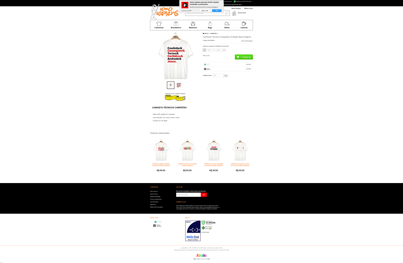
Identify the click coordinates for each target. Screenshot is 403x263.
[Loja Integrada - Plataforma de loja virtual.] (202, 259)
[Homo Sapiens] (164, 11)
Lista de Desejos (195, 92)
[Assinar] (204, 195)
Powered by (184, 10)
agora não (204, 10)
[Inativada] (193, 231)
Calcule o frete (207, 75)
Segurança (153, 204)
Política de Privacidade (156, 207)
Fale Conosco (228, 1)
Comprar (245, 57)
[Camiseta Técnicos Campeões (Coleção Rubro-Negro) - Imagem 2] (179, 85)
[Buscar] (226, 12)
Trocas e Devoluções (156, 199)
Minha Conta (248, 8)
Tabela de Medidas (155, 196)
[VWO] (189, 10)
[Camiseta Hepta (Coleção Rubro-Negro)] (187, 156)
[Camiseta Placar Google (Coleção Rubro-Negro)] (240, 156)
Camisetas (213, 33)
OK (226, 75)
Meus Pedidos (236, 8)
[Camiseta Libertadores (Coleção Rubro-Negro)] (161, 156)
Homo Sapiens (249, 41)
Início (206, 33)
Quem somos (154, 194)
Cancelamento (154, 202)
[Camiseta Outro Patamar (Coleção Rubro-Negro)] (213, 156)
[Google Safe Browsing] (207, 228)
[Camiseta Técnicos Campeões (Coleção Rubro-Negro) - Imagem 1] (170, 85)
